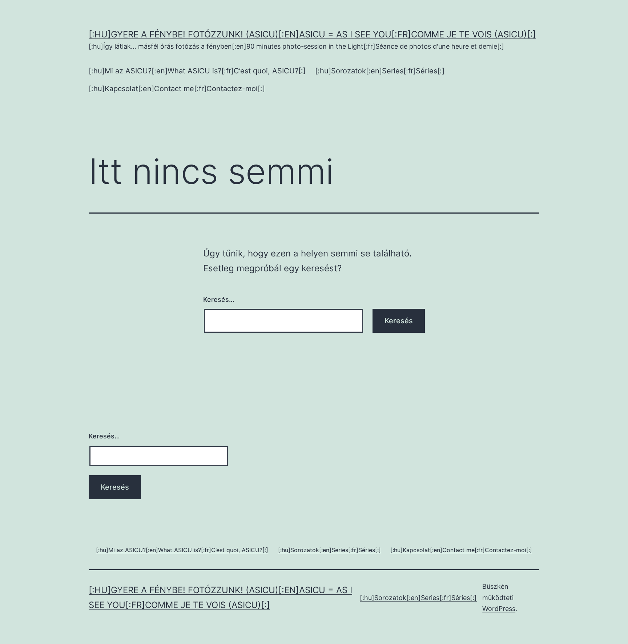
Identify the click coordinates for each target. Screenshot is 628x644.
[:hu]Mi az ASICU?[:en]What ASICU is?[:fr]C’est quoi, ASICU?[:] (197, 70)
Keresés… (218, 299)
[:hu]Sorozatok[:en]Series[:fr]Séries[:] (379, 70)
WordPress (498, 608)
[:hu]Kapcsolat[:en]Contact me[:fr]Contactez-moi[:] (177, 88)
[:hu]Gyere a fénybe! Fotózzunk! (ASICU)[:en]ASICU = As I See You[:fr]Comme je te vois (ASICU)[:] (312, 34)
